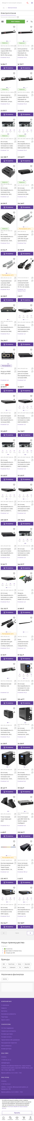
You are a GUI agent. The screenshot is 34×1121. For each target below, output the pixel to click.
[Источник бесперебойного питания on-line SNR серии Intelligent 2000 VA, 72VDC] (8, 893)
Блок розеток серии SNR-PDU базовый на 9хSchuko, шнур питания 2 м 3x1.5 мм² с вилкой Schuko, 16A (23, 98)
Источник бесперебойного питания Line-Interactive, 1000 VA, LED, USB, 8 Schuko (7, 238)
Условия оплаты (6, 1037)
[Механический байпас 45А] (8, 670)
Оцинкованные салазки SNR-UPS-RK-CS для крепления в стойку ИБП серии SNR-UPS (23, 238)
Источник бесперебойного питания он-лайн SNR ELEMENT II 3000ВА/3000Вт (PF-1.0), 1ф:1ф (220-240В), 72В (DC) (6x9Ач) (7, 596)
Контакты (4, 1011)
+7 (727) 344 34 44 (6, 1060)
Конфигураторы (6, 1049)
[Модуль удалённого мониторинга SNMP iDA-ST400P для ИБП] (25, 579)
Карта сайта (5, 1020)
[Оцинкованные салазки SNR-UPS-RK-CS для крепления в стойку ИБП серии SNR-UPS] (25, 218)
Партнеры (4, 1017)
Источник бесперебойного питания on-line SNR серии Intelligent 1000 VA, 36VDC (24, 911)
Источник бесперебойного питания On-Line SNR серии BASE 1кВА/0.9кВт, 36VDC (24, 687)
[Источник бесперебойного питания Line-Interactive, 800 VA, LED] (8, 714)
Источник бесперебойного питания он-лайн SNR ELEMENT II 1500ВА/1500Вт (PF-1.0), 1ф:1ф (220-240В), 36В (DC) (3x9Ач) (24, 552)
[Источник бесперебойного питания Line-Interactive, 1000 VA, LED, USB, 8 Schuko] (8, 218)
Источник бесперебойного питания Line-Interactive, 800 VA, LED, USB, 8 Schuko (7, 191)
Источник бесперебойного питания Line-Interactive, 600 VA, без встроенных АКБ (24, 776)
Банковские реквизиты (8, 1014)
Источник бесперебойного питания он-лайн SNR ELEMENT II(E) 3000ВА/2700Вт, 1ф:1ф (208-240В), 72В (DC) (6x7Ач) (7, 145)
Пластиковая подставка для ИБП (6, 819)
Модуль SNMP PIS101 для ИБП (6, 373)
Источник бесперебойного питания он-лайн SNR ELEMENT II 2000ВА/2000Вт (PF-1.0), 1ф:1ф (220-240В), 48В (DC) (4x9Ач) (24, 508)
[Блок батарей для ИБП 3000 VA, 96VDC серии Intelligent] (25, 803)
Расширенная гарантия (9, 1043)
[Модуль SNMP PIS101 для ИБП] (8, 355)
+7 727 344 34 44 (5, 1084)
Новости (4, 1008)
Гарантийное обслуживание (10, 1040)
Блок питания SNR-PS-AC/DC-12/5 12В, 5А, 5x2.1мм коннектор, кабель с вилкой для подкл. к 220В (24, 866)
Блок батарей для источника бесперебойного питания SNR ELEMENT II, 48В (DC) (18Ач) (7, 419)
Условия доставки (7, 1034)
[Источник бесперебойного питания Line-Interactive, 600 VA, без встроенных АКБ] (25, 758)
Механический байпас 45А (6, 685)
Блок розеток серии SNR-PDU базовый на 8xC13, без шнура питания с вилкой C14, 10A (7, 52)
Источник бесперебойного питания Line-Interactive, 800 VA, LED (7, 731)
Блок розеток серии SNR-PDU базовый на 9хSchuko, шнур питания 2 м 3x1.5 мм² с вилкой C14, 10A (7, 98)
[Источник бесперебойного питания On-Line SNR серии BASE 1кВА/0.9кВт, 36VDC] (25, 670)
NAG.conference (6, 1046)
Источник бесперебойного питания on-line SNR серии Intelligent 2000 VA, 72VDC (7, 911)
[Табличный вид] (2, 21)
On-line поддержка (7, 1028)
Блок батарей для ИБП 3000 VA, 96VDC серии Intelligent (24, 820)
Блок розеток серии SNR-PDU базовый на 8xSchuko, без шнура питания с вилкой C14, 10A (24, 52)
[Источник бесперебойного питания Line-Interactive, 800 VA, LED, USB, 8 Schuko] (8, 172)
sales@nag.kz (5, 1063)
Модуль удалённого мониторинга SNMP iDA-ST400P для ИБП (24, 596)
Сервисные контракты (8, 1031)
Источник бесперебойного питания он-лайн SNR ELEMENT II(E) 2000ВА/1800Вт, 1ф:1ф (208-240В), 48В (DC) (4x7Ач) (24, 145)
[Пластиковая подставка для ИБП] (8, 803)
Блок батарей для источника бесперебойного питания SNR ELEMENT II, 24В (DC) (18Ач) (24, 375)
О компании (5, 1005)
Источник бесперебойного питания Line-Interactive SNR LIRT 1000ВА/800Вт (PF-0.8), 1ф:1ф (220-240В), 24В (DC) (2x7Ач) (24, 191)
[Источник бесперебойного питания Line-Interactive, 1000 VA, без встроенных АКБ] (8, 758)
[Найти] (28, 3)
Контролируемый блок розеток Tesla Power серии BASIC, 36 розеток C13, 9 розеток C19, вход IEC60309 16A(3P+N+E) (7, 866)
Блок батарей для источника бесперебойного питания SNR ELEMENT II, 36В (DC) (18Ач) (7, 552)
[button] (31, 21)
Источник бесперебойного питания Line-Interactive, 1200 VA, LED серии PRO (24, 731)
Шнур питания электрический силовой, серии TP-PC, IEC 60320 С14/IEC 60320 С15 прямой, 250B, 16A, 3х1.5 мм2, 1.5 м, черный (24, 284)
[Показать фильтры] (31, 21)
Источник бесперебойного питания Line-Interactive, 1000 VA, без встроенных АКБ (7, 776)
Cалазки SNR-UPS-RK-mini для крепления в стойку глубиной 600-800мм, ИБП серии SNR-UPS (7, 643)
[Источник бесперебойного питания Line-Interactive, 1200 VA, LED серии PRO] (25, 714)
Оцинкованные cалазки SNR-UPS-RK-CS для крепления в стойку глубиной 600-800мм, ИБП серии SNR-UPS (7, 284)
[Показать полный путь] (4, 8)
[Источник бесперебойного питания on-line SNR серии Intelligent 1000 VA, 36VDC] (25, 893)
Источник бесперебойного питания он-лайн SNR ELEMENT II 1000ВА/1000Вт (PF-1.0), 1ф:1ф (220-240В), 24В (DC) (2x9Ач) (24, 463)
